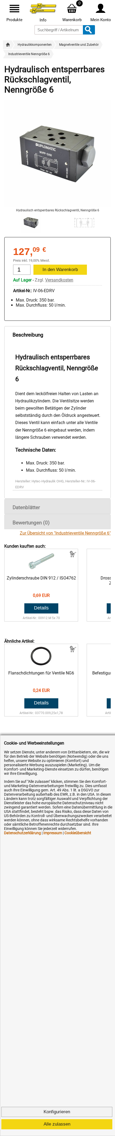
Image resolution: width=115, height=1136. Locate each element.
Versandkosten (59, 280)
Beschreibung (28, 335)
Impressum (52, 833)
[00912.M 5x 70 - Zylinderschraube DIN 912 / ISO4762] (41, 570)
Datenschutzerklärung (22, 833)
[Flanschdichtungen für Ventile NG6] (41, 665)
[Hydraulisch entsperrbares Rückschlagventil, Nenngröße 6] (57, 205)
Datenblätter (26, 507)
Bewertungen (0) (31, 523)
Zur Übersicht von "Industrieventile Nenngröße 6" (65, 533)
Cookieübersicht (77, 833)
